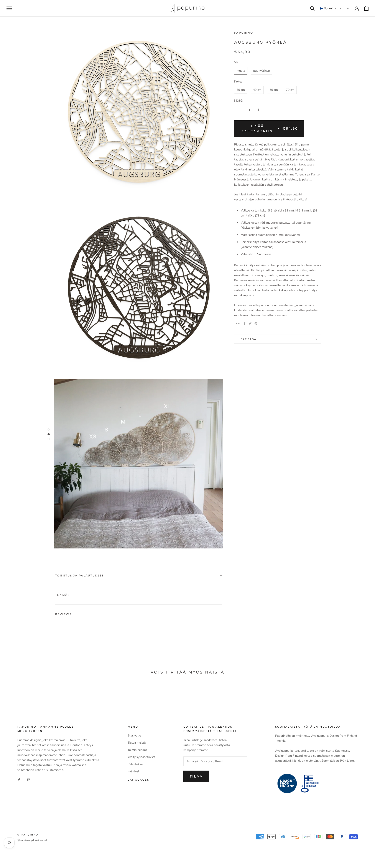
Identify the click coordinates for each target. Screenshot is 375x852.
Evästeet (133, 771)
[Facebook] (244, 323)
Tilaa (196, 776)
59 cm (274, 90)
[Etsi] (312, 8)
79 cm (290, 90)
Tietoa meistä (137, 743)
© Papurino (27, 834)
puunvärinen (261, 71)
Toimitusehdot (137, 750)
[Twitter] (250, 323)
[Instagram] (28, 779)
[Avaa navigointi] (9, 8)
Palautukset (136, 764)
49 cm (257, 90)
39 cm (241, 90)
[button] (328, 8)
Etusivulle (134, 735)
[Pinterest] (256, 323)
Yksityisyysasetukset (141, 757)
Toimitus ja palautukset (79, 575)
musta (241, 71)
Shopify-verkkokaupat (32, 840)
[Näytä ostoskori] (366, 8)
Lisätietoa (247, 339)
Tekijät (62, 594)
